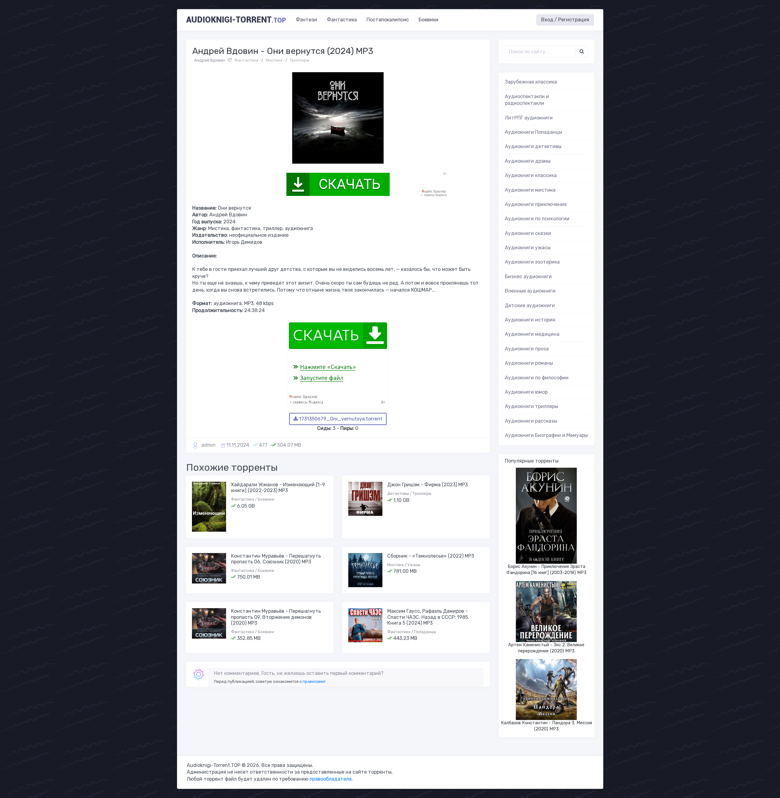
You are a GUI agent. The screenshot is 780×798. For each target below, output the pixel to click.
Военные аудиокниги (530, 291)
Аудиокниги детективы (533, 146)
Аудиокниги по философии (537, 378)
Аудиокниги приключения (536, 204)
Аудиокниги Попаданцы (533, 132)
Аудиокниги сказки (528, 233)
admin (208, 445)
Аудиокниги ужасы (528, 247)
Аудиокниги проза (527, 349)
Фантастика (342, 20)
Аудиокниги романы (529, 363)
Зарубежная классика (531, 82)
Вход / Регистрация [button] (565, 20)
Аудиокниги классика (531, 175)
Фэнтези (306, 20)
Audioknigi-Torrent (236, 20)
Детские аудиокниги (530, 305)
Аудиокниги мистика (530, 190)
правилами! (314, 681)
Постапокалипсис (388, 20)
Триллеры (299, 60)
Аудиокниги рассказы (531, 421)
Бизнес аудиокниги (528, 276)
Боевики (428, 20)
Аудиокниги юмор (526, 392)
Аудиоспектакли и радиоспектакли (527, 100)
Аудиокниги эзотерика (532, 262)
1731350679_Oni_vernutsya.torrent (340, 419)
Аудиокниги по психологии (537, 219)
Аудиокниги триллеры (531, 406)
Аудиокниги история (530, 320)
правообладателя (331, 779)
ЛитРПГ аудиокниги (529, 118)
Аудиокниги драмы (528, 161)
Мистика (274, 60)
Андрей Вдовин (209, 60)
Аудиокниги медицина (532, 334)
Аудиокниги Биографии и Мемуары (546, 435)
